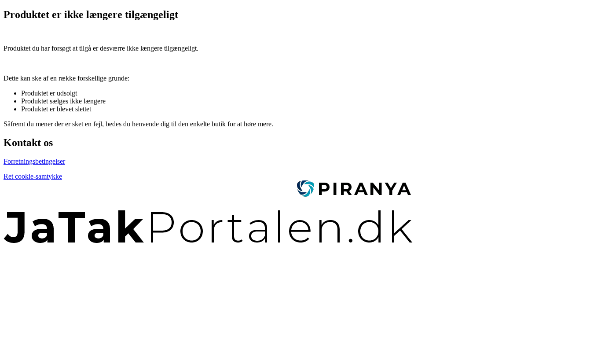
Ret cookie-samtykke (33, 176)
